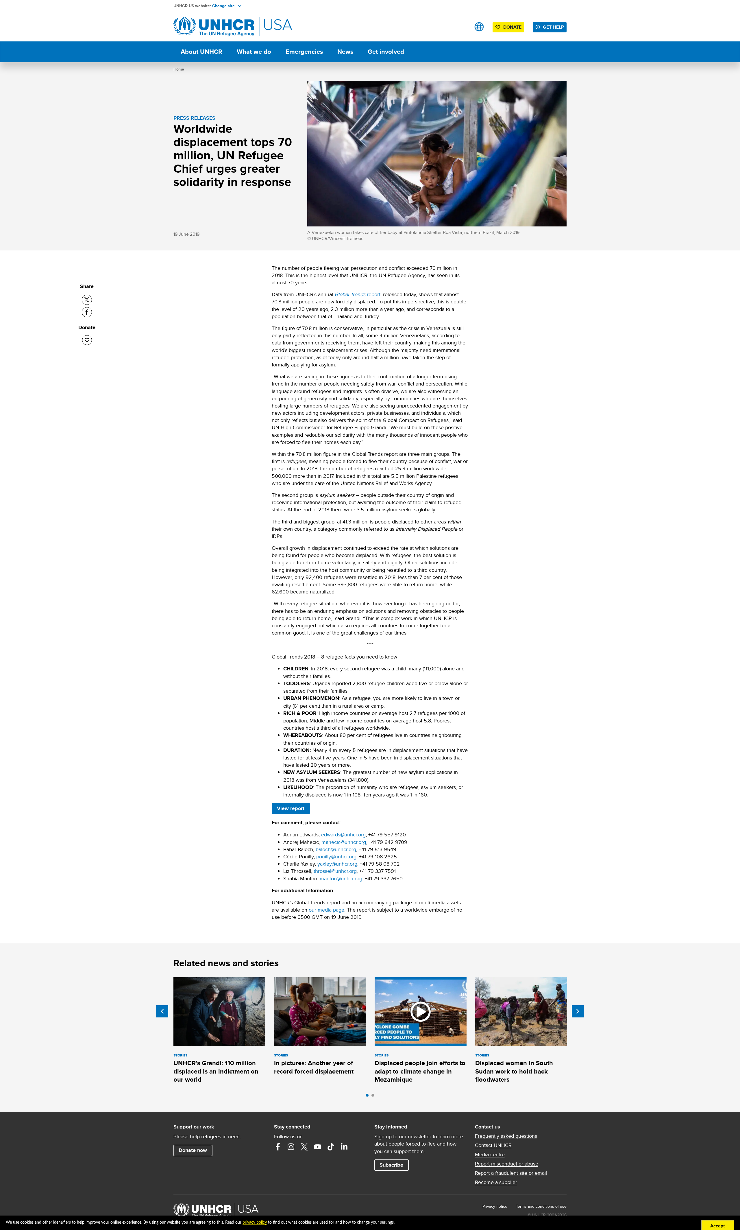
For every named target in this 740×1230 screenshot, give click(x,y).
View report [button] (290, 808)
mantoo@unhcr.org (341, 878)
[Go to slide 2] (374, 1097)
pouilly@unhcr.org (336, 856)
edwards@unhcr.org (343, 834)
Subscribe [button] (391, 1165)
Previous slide (162, 1011)
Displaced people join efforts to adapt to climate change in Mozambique (420, 1071)
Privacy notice (494, 1206)
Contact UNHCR (493, 1145)
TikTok (331, 1146)
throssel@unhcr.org (335, 871)
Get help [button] (553, 27)
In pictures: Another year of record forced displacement (314, 1067)
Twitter (304, 1146)
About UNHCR (201, 51)
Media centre (490, 1154)
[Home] (213, 26)
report (357, 294)
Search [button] (461, 27)
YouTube (317, 1146)
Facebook (278, 1146)
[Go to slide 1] (368, 1097)
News (345, 51)
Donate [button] (512, 27)
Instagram (291, 1146)
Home (178, 69)
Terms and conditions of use (541, 1206)
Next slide (578, 1011)
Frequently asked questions (506, 1136)
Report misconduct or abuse (506, 1164)
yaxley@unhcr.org (337, 863)
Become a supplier (496, 1182)
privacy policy (255, 1222)
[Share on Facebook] (87, 312)
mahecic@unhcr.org (343, 842)
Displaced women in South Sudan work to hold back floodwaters (514, 1071)
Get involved (386, 51)
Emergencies (304, 51)
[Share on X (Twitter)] (87, 300)
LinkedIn (344, 1146)
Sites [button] (479, 27)
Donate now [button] (193, 1150)
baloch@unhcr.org (336, 849)
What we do (254, 51)
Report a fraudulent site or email (511, 1173)
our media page (326, 909)
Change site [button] (223, 6)
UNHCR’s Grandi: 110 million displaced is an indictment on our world (215, 1071)
